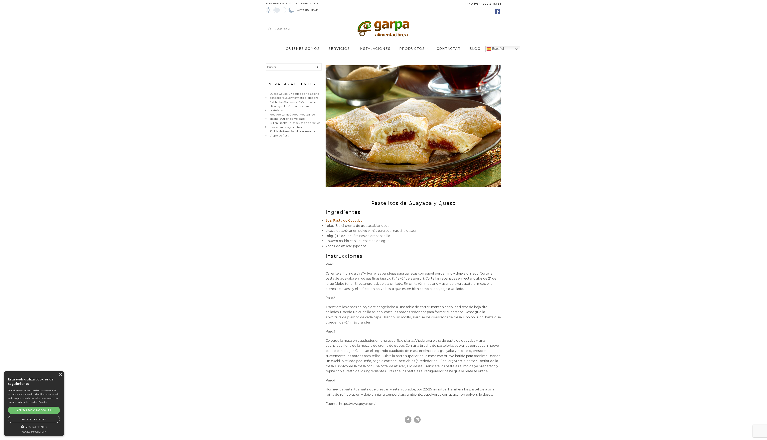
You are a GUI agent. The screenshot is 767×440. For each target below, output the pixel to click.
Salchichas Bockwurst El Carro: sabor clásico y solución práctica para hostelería (293, 106)
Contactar (449, 49)
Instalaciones (374, 49)
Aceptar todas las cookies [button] (34, 410)
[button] (34, 426)
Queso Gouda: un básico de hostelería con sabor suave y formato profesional (294, 95)
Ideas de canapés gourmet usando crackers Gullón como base (292, 116)
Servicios (339, 49)
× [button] (60, 374)
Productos (412, 49)
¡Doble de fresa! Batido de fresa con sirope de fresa (293, 133)
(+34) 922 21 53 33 (487, 3)
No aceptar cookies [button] (34, 419)
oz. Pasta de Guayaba (344, 220)
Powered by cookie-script (34, 432)
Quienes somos (303, 49)
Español (497, 48)
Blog (475, 49)
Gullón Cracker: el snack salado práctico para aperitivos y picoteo (295, 124)
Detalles (43, 402)
